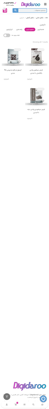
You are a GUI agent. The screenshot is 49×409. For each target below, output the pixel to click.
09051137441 (9, 3)
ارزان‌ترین (9, 29)
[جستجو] (15, 10)
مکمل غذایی (39, 18)
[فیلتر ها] (6, 396)
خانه (46, 18)
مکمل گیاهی (30, 18)
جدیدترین (40, 29)
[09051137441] (15, 3)
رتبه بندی (19, 29)
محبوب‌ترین (30, 29)
